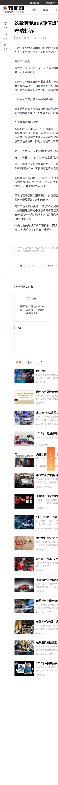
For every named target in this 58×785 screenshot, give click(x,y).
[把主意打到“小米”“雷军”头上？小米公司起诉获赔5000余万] (24, 543)
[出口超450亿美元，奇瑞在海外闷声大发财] (24, 418)
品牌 (48, 47)
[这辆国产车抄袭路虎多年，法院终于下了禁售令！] (24, 585)
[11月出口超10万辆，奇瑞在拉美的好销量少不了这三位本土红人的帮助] (24, 522)
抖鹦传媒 (40, 508)
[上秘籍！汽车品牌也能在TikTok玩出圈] (24, 501)
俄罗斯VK (40, 675)
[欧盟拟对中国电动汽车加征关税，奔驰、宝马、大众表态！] (24, 606)
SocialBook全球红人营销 (47, 424)
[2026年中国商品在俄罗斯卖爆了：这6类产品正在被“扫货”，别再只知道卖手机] (24, 668)
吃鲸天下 (40, 403)
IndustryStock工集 (44, 612)
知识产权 (49, 266)
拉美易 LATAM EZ (44, 487)
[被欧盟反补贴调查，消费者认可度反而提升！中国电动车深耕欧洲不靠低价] (24, 647)
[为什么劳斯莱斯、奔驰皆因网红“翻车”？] (24, 459)
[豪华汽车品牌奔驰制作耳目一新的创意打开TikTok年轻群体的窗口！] (24, 397)
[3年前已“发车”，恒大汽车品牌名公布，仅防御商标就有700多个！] (24, 564)
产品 (37, 90)
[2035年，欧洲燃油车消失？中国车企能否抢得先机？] (24, 439)
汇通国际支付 (42, 445)
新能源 (52, 108)
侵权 (34, 266)
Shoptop (40, 633)
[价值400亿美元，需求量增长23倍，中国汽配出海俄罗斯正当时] (24, 627)
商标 (17, 113)
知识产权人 (41, 549)
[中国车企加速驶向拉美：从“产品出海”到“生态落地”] (24, 480)
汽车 (53, 47)
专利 (20, 266)
